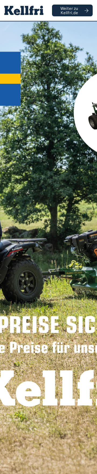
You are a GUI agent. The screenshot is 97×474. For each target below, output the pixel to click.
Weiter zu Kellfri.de (69, 10)
